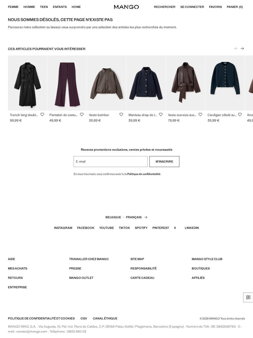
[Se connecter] (206, 6)
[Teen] (50, 6)
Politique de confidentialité (143, 174)
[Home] (83, 6)
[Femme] (21, 6)
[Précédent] (236, 48)
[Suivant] (242, 48)
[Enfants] (69, 6)
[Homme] (37, 6)
